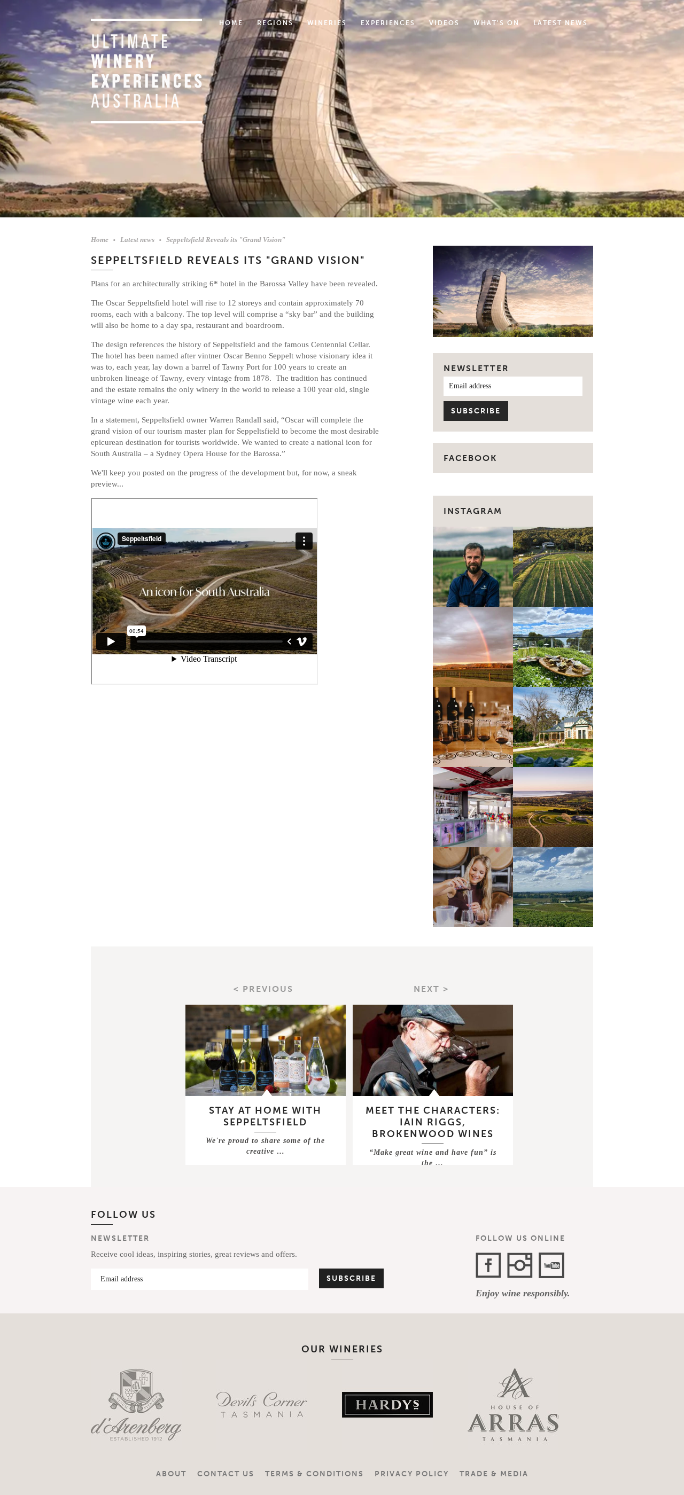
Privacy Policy (412, 1473)
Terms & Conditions (314, 1473)
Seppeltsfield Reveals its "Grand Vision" (225, 240)
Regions (275, 23)
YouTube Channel (551, 1265)
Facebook (488, 1265)
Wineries (327, 23)
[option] (137, 1404)
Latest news (137, 240)
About (171, 1473)
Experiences (388, 23)
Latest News (560, 23)
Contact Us (225, 1473)
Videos (444, 23)
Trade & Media (494, 1473)
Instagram (473, 511)
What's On (496, 23)
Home (231, 23)
